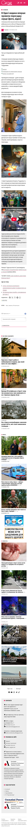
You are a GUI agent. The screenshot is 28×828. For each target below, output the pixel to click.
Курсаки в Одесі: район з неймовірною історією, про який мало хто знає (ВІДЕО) (12, 362)
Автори (18, 689)
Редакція (6, 29)
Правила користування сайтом (22, 820)
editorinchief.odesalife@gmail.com (14, 733)
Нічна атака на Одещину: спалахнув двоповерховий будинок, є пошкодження (13, 617)
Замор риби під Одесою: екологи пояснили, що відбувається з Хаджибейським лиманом (12, 639)
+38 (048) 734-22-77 (10, 725)
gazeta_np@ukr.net (10, 747)
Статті (8, 358)
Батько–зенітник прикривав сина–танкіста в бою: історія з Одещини (13, 510)
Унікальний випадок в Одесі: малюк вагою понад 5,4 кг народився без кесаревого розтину (13, 564)
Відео (7, 305)
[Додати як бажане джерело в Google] (4, 300)
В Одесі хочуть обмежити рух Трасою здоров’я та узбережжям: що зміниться (12, 591)
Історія (2, 358)
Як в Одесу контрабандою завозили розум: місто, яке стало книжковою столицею (13, 424)
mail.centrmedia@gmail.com (13, 726)
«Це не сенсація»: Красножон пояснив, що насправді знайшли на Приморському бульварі (14, 659)
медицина (11, 305)
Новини (5, 10)
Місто (5, 358)
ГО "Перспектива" (9, 795)
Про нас (10, 689)
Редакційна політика (13, 820)
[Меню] (21, 3)
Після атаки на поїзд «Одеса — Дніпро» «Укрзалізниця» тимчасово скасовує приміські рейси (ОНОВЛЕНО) (12, 483)
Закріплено (18, 3)
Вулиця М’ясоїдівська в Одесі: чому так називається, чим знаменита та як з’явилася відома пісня (13, 393)
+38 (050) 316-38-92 (10, 745)
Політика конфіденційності (5, 820)
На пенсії (7, 789)
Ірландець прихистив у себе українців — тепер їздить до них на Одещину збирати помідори (12, 458)
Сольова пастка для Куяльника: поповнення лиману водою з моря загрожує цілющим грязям (12, 680)
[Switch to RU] (24, 3)
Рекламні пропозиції (11, 743)
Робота (7, 791)
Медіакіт (8, 741)
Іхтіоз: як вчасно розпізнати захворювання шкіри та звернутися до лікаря (14, 288)
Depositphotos (8, 793)
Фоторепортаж (16, 305)
